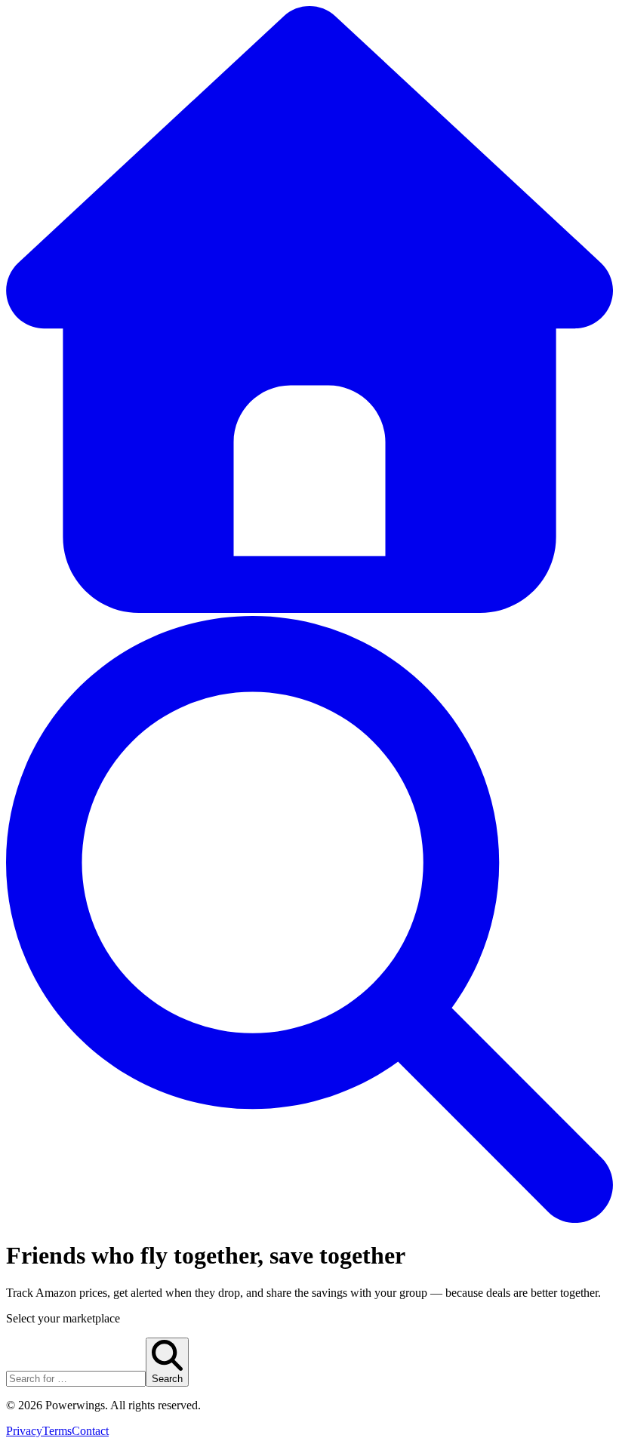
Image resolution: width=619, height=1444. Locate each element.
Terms (57, 1430)
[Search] (309, 1218)
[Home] (309, 608)
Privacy (24, 1430)
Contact (90, 1430)
